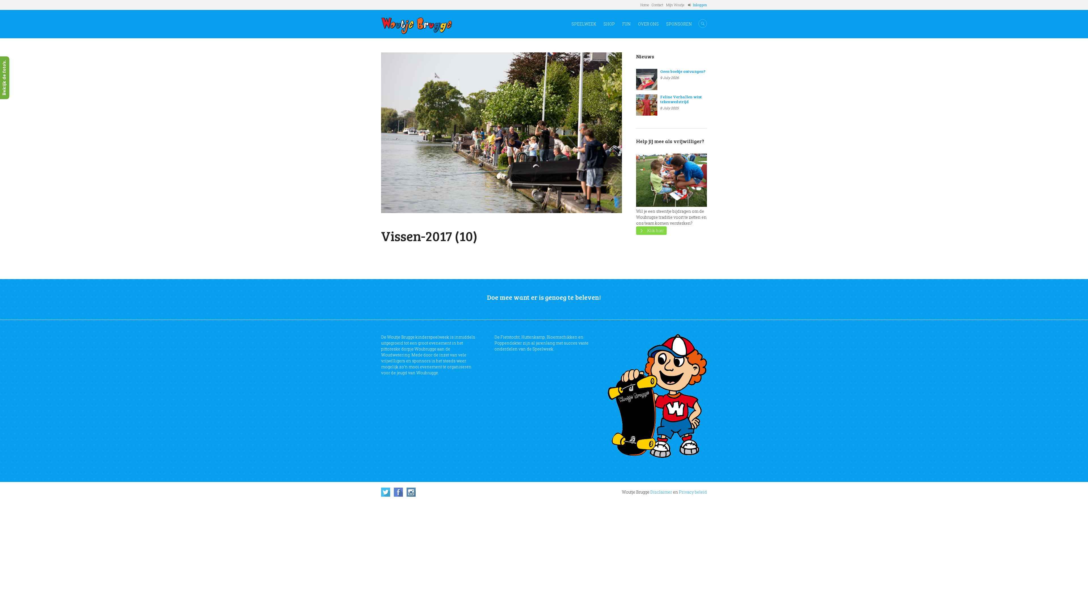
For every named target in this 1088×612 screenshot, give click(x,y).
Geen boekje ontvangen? (683, 71)
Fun (626, 24)
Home (644, 5)
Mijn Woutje (675, 5)
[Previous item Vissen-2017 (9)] (441, 132)
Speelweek (583, 24)
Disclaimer (661, 492)
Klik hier (655, 230)
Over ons (648, 24)
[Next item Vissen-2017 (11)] (562, 132)
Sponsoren (679, 24)
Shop (609, 24)
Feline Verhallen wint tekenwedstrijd (681, 99)
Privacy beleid (693, 492)
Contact (657, 5)
